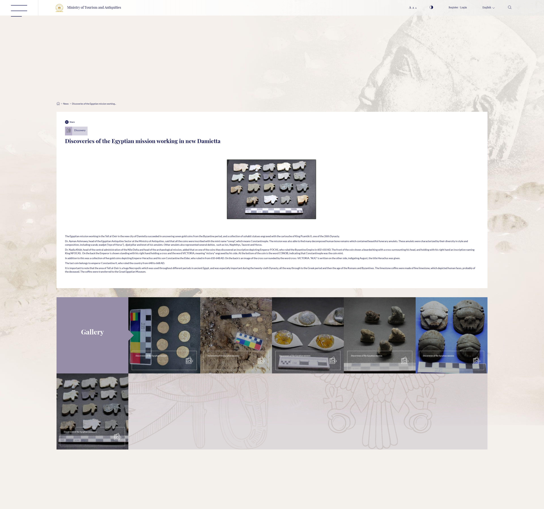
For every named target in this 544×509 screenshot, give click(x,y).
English (487, 7)
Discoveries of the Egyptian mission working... (94, 103)
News (66, 103)
